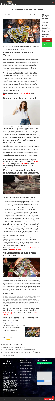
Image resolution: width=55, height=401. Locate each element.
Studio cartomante (23, 370)
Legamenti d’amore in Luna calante (26, 368)
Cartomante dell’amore (24, 367)
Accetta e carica (48, 380)
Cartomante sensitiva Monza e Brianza (27, 385)
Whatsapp (6, 95)
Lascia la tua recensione (41, 369)
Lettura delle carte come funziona (26, 365)
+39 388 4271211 (25, 93)
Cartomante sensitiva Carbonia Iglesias (27, 377)
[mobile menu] (47, 3)
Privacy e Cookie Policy (41, 399)
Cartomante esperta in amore (25, 362)
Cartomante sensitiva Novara (25, 379)
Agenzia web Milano (28, 399)
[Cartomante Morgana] (8, 2)
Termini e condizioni (46, 377)
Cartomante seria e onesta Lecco (26, 373)
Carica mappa (41, 380)
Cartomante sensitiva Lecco (25, 380)
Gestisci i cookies (49, 399)
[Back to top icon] (53, 397)
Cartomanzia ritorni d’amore (25, 364)
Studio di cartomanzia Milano (25, 371)
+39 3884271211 (13, 391)
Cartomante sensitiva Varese (25, 382)
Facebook (14, 323)
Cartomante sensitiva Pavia (25, 383)
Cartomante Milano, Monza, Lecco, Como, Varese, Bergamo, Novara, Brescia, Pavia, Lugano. (10, 368)
